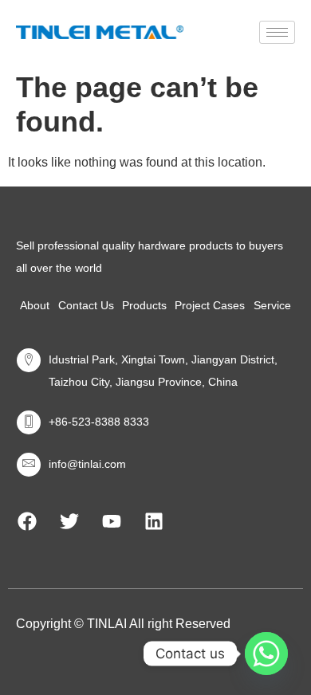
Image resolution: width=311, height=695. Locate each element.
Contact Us (86, 305)
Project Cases (210, 305)
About (34, 305)
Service (272, 305)
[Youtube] (112, 521)
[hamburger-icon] (277, 32)
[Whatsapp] (266, 653)
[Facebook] (27, 521)
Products (144, 305)
